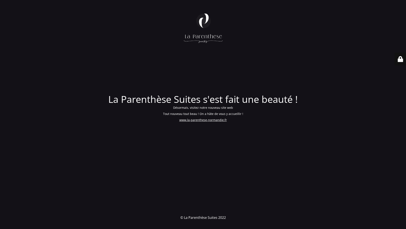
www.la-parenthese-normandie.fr (203, 120)
